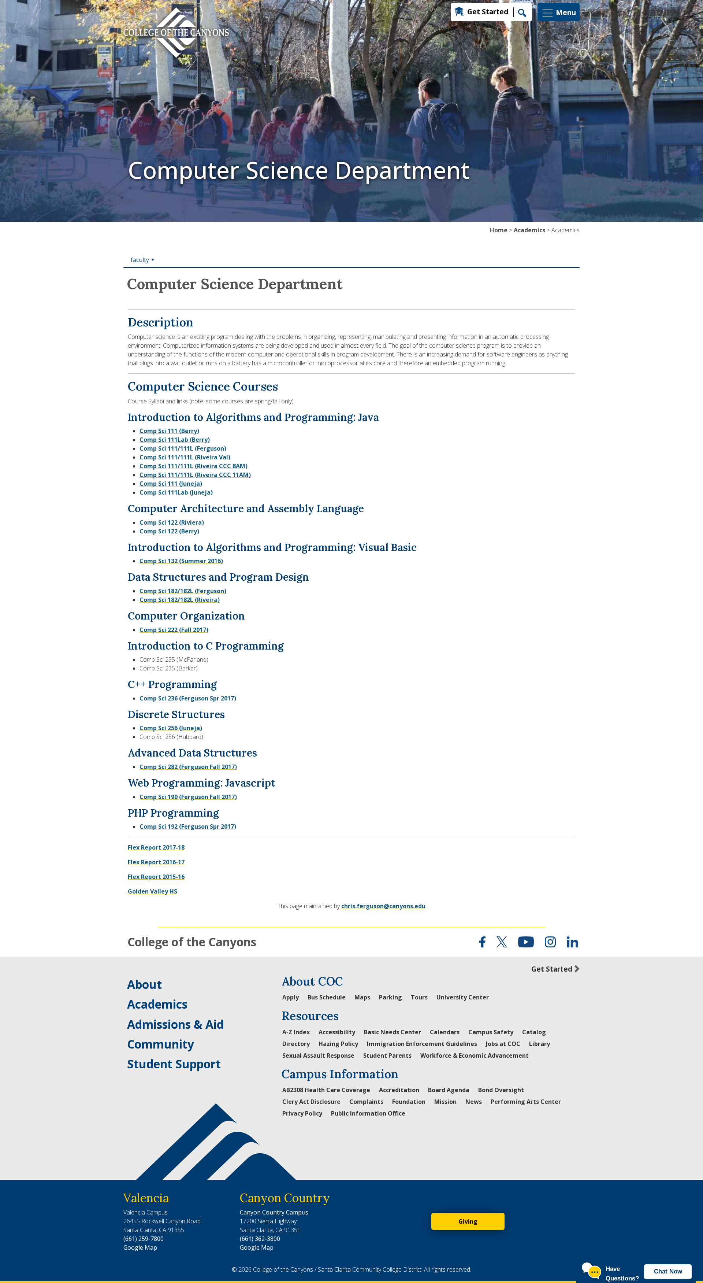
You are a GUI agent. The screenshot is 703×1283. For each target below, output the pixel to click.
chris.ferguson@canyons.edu (383, 906)
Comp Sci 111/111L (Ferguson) (183, 448)
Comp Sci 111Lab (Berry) (175, 440)
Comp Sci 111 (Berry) (169, 431)
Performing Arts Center (526, 1102)
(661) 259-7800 (143, 1239)
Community (160, 1044)
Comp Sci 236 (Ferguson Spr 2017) (188, 698)
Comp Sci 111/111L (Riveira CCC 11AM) (195, 475)
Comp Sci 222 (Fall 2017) (174, 630)
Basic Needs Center (392, 1032)
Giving (467, 1221)
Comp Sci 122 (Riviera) (172, 522)
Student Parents (387, 1055)
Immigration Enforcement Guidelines (422, 1044)
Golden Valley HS (152, 891)
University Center (462, 997)
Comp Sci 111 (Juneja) (171, 484)
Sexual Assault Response (318, 1055)
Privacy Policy (302, 1113)
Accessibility (337, 1032)
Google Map (140, 1247)
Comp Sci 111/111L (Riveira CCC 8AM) (194, 466)
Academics (529, 230)
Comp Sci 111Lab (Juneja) (176, 492)
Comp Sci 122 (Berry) (169, 531)
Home (498, 230)
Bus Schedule (327, 997)
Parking (390, 997)
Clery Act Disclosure (311, 1102)
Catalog (534, 1032)
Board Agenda (448, 1090)
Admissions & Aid (175, 1024)
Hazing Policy (338, 1044)
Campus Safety (490, 1032)
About (144, 984)
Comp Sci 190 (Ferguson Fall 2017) (188, 797)
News (473, 1102)
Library (539, 1044)
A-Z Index (296, 1032)
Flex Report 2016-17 (156, 862)
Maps (362, 997)
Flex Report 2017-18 (156, 847)
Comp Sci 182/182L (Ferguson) (183, 591)
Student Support (174, 1064)
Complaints (366, 1102)
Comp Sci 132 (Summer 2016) (181, 561)
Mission (445, 1102)
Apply (290, 997)
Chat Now (668, 1271)
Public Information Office (368, 1113)
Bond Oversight (501, 1090)
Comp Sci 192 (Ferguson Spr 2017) (188, 826)
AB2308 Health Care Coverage (326, 1090)
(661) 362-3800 (260, 1239)
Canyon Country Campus (274, 1212)
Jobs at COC (503, 1044)
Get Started (487, 11)
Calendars (445, 1032)
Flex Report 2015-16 (156, 877)
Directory (296, 1044)
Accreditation (399, 1090)
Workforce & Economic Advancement (474, 1055)
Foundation (408, 1102)
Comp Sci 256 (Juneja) (171, 728)
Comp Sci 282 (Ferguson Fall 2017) (188, 767)
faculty (140, 260)
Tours (419, 997)
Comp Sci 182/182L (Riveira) (180, 600)
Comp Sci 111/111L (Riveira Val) (185, 457)
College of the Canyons (191, 942)
